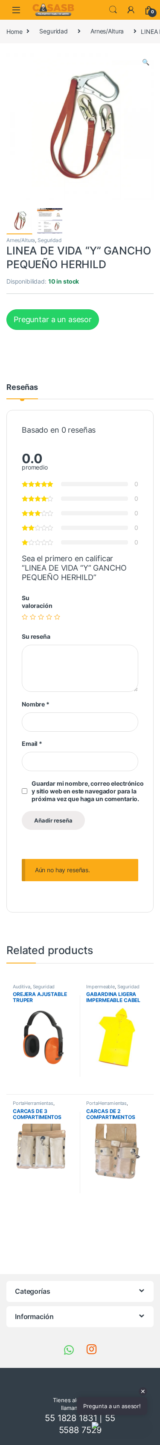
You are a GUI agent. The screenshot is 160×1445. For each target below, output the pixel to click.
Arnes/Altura (107, 31)
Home (14, 31)
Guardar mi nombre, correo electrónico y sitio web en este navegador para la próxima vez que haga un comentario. (88, 791)
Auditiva (21, 987)
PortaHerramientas (33, 1103)
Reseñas (22, 387)
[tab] (22, 391)
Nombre (35, 704)
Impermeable (100, 987)
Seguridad (53, 31)
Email (32, 743)
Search (113, 10)
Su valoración (37, 601)
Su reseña (36, 636)
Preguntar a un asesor (53, 319)
